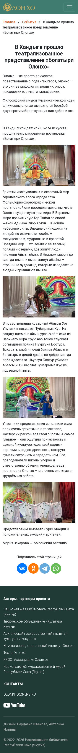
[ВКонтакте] (22, 568)
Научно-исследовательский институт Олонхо (39, 646)
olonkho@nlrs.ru (19, 694)
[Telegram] (44, 568)
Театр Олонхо (14, 653)
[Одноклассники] (33, 568)
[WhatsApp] (56, 568)
